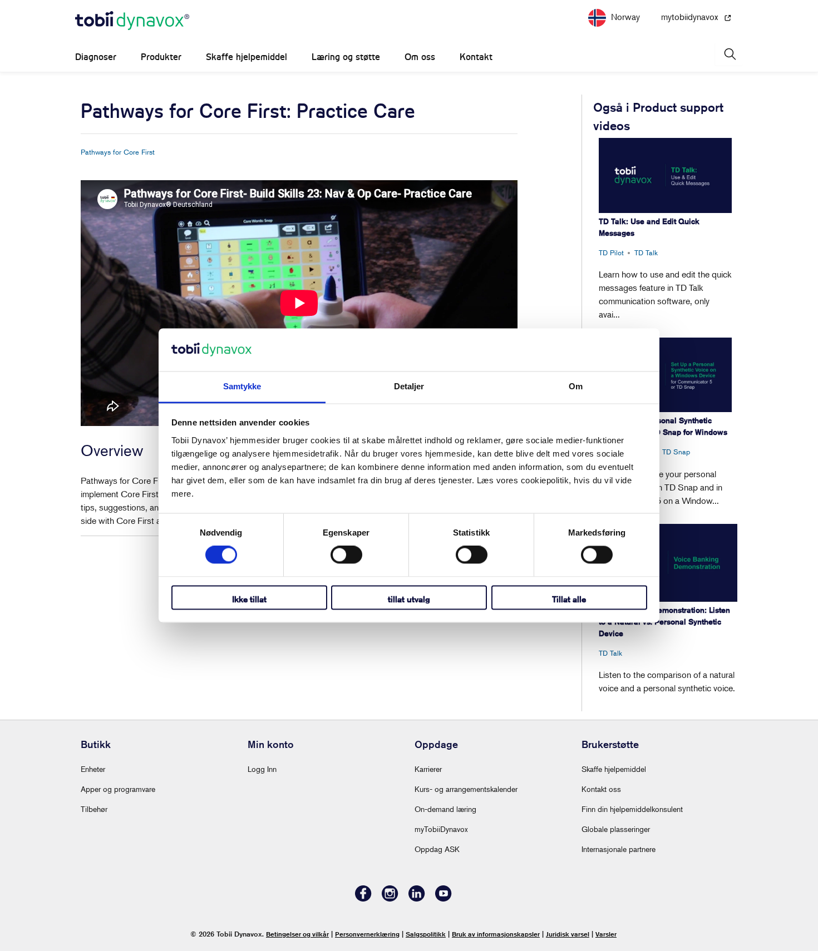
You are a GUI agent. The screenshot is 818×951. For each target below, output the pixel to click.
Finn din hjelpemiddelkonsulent (632, 809)
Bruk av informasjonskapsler (496, 934)
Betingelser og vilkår (297, 934)
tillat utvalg (409, 599)
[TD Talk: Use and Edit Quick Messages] (665, 175)
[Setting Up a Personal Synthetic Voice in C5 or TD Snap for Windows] (665, 375)
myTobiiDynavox (441, 829)
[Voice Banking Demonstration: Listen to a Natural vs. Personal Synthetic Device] (668, 563)
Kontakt (476, 57)
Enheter (93, 769)
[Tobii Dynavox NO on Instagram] (390, 898)
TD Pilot (611, 252)
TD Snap (676, 451)
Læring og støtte (346, 57)
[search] (729, 54)
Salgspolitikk (426, 934)
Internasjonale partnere (619, 849)
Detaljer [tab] (409, 386)
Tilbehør (94, 809)
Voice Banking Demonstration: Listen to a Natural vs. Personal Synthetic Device (664, 621)
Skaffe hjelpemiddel (246, 57)
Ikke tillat (249, 599)
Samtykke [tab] (242, 386)
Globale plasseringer (616, 829)
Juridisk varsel (567, 934)
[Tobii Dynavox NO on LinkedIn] (417, 898)
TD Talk (646, 252)
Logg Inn (262, 769)
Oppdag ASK (437, 849)
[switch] (346, 555)
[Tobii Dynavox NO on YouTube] (443, 898)
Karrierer (428, 769)
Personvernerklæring (367, 934)
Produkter (161, 57)
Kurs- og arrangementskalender (466, 789)
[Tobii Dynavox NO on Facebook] (363, 898)
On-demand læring (445, 809)
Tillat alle (569, 599)
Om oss (420, 57)
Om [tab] (576, 386)
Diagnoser (95, 57)
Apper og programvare (118, 789)
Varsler (606, 934)
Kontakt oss (601, 789)
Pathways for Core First (118, 151)
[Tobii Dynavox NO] (132, 21)
